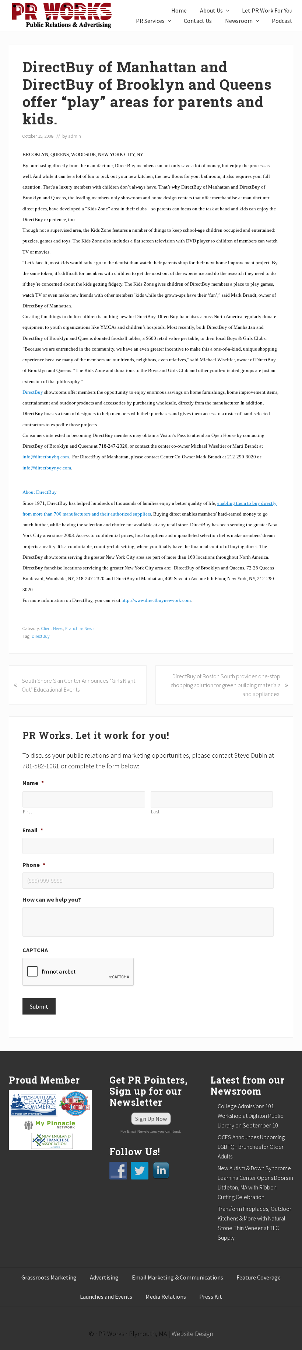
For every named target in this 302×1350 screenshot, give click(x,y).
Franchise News (79, 628)
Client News (52, 628)
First (27, 812)
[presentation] (78, 972)
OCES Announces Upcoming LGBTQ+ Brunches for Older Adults (251, 1146)
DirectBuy (41, 636)
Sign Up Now (151, 1118)
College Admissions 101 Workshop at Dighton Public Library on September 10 (250, 1115)
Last (155, 812)
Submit (39, 1006)
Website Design (192, 1333)
